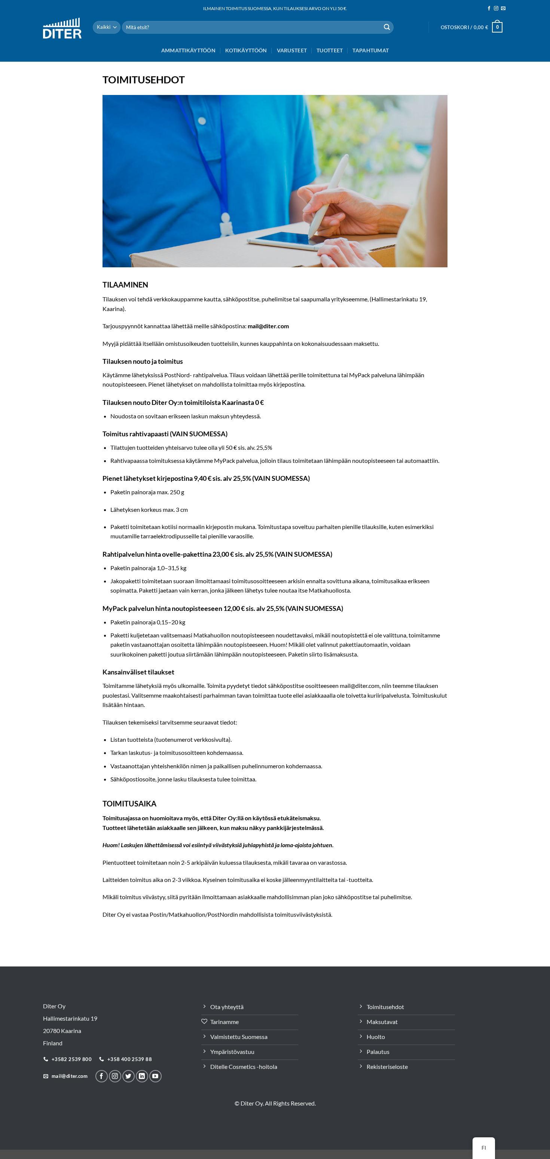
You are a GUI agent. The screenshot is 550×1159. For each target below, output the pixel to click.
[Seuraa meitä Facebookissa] (489, 8)
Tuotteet (330, 50)
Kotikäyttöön (246, 50)
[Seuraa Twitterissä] (128, 1076)
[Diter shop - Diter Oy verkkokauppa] (62, 28)
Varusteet (292, 50)
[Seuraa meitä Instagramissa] (496, 8)
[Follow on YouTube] (155, 1076)
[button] (471, 27)
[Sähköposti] (503, 8)
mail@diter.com (268, 325)
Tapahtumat (370, 50)
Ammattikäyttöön (188, 50)
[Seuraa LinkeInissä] (142, 1076)
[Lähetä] (387, 27)
